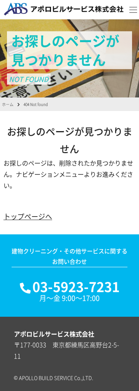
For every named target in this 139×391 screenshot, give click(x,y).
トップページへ (27, 216)
